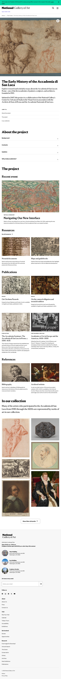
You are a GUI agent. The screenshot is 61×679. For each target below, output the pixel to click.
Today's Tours (5, 620)
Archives (4, 658)
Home (3, 15)
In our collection (6, 121)
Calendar (4, 617)
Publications (5, 664)
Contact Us (5, 607)
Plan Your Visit (5, 614)
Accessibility (5, 623)
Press (3, 604)
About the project (6, 113)
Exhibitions (5, 626)
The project (5, 117)
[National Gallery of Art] (30, 535)
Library (3, 655)
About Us (4, 601)
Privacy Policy (5, 675)
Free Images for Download (8, 643)
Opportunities (5, 636)
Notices (3, 673)
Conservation (5, 652)
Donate (4, 633)
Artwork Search (6, 646)
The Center (10, 15)
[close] (58, 2)
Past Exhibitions (6, 661)
